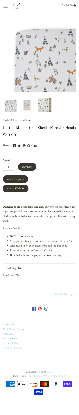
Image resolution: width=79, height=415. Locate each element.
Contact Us (9, 334)
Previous (8, 275)
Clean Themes (33, 376)
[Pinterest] (40, 308)
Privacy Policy (11, 343)
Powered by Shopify (55, 376)
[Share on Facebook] (14, 145)
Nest (50, 372)
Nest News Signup (13, 329)
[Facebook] (34, 308)
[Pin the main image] (24, 145)
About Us (8, 324)
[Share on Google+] (29, 145)
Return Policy (11, 338)
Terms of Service (13, 348)
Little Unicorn (11, 120)
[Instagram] (46, 308)
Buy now (27, 166)
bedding (26, 120)
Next (18, 275)
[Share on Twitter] (19, 145)
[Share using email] (35, 145)
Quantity (7, 160)
